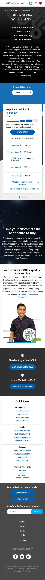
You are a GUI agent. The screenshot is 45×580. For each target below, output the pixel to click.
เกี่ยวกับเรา (22, 540)
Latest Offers (22, 478)
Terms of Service (31, 569)
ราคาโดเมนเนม (22, 414)
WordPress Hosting (22, 437)
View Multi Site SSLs (22, 386)
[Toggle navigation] (3, 3)
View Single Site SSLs (22, 367)
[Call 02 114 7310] (36, 3)
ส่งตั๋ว (22, 535)
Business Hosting (22, 434)
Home (4, 10)
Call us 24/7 (22, 499)
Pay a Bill (22, 475)
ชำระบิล (22, 531)
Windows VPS (22, 461)
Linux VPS (22, 457)
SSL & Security (14, 10)
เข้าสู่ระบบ (22, 470)
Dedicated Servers (22, 451)
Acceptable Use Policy (22, 571)
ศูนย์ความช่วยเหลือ (22, 493)
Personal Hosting (23, 431)
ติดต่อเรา (22, 473)
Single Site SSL (22, 417)
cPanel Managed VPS (22, 454)
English (40, 3)
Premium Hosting (22, 441)
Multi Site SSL (22, 421)
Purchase (22, 132)
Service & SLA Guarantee (15, 569)
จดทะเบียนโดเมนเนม (22, 411)
